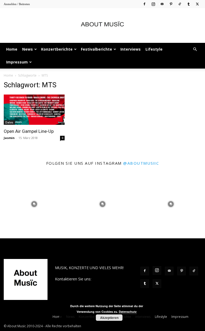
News (27, 49)
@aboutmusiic (141, 163)
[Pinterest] (171, 4)
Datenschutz (128, 312)
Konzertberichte (57, 49)
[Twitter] (197, 4)
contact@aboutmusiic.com (78, 284)
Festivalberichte (96, 49)
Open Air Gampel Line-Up (29, 131)
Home (11, 49)
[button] (194, 49)
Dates (9, 122)
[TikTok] (180, 4)
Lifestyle (154, 49)
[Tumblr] (188, 4)
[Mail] (162, 4)
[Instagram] (153, 4)
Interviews (130, 49)
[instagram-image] (34, 204)
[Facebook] (144, 4)
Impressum (17, 62)
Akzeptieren (109, 317)
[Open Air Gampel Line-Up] (34, 110)
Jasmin (9, 138)
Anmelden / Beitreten (17, 4)
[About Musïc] (102, 26)
